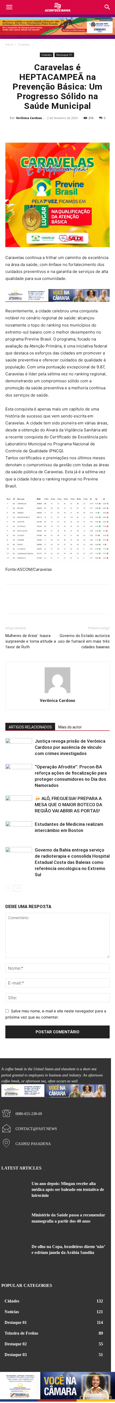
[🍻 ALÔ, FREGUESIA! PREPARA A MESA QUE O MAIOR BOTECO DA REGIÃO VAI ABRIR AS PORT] (18, 804)
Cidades (24, 44)
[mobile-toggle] (9, 7)
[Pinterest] (63, 130)
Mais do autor (70, 727)
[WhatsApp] (76, 130)
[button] (107, 7)
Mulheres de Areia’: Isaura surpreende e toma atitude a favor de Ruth (30, 641)
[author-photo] (57, 693)
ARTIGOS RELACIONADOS (30, 727)
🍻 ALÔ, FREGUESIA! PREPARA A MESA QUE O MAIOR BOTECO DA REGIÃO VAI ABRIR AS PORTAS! (68, 804)
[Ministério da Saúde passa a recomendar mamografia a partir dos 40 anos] (14, 1223)
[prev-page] (8, 888)
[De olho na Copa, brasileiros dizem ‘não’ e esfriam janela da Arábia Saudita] (14, 1255)
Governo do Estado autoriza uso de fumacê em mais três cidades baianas (84, 641)
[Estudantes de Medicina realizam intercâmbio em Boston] (18, 830)
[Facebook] (39, 130)
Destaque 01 (64, 55)
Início (9, 44)
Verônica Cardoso (29, 118)
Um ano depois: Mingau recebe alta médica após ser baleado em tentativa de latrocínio (68, 1189)
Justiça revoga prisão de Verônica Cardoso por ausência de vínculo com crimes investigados (70, 747)
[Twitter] (51, 130)
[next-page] (17, 888)
